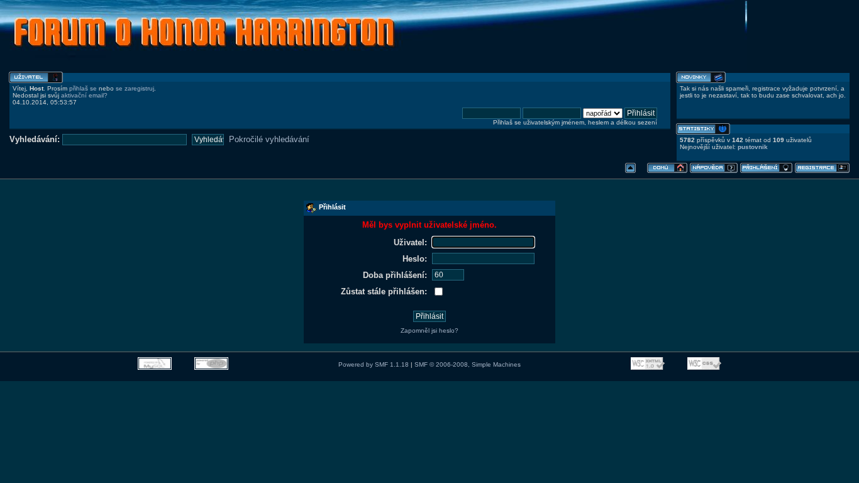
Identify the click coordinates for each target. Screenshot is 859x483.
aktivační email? (84, 95)
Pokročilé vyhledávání (269, 139)
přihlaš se (83, 88)
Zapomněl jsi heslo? (429, 330)
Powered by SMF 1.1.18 (373, 364)
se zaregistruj (135, 88)
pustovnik (753, 146)
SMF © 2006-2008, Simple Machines (467, 364)
